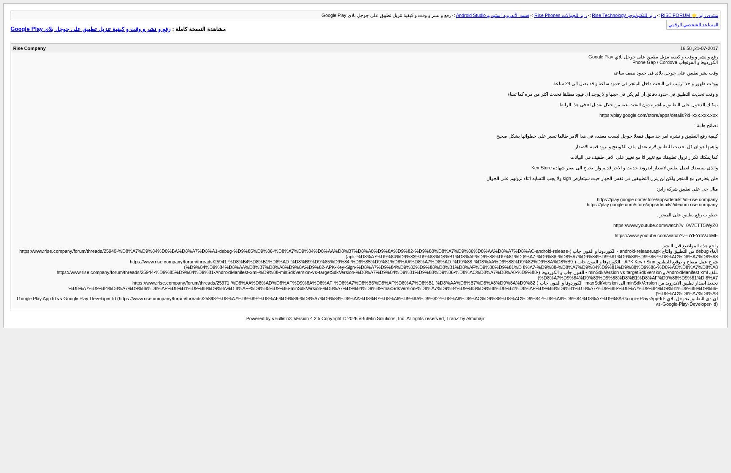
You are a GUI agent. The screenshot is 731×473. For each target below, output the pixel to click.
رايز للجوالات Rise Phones (560, 15)
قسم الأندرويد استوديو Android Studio (492, 15)
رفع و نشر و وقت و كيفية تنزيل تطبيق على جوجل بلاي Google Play (90, 29)
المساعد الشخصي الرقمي (693, 24)
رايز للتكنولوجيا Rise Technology (624, 15)
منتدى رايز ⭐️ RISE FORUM (689, 15)
